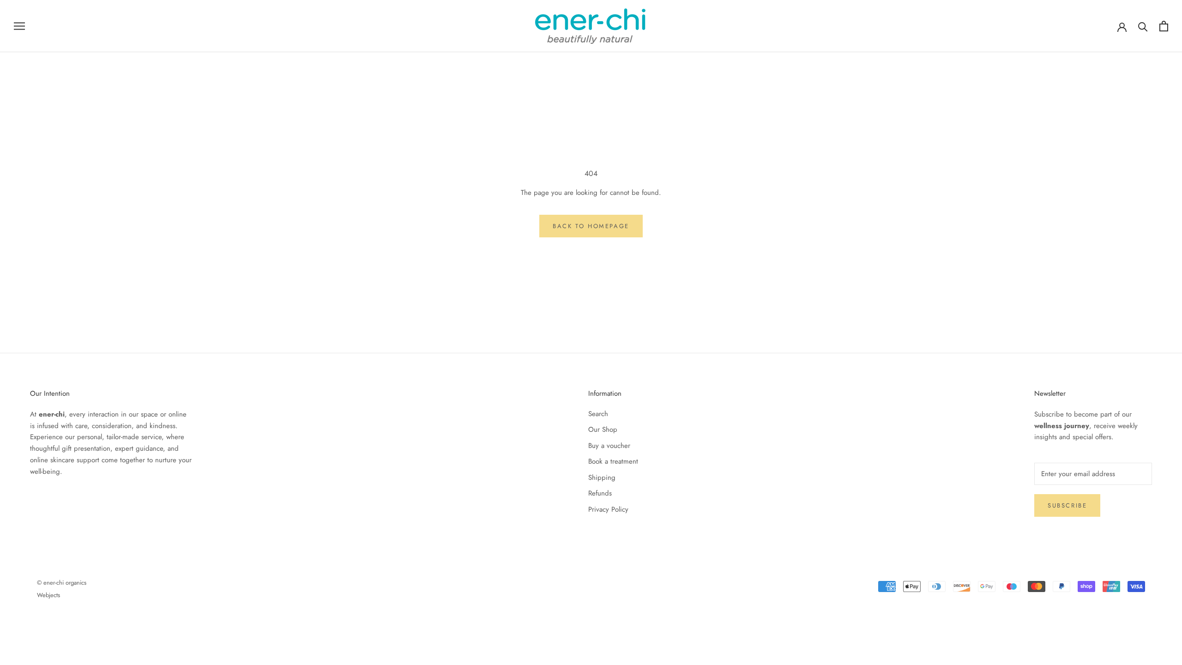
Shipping (601, 477)
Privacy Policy (608, 509)
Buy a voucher (609, 446)
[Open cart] (1163, 26)
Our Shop (602, 429)
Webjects (48, 595)
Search (598, 414)
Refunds (600, 493)
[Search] (1143, 26)
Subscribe (1067, 505)
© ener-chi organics (61, 582)
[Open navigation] (19, 26)
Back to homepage (591, 226)
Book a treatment (613, 461)
